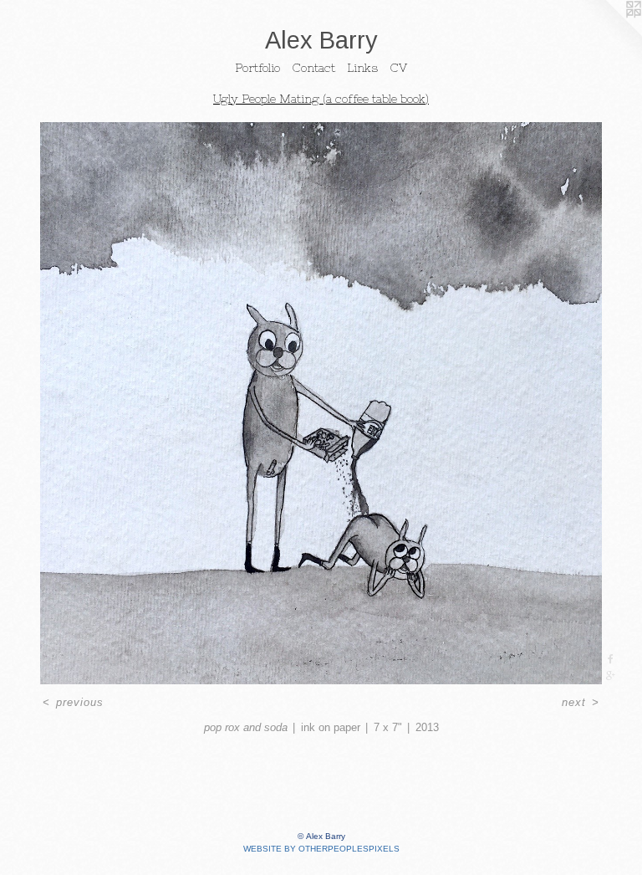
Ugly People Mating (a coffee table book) (321, 98)
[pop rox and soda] (321, 403)
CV (398, 67)
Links (362, 67)
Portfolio (257, 67)
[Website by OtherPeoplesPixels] (608, 33)
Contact (313, 67)
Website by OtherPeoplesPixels (321, 848)
